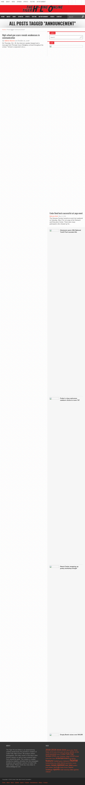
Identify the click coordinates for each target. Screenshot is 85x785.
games (61, 761)
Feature (32, 2)
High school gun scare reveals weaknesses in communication (21, 36)
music (48, 765)
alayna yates (70, 750)
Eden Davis (52, 758)
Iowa (55, 763)
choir (58, 756)
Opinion (19, 2)
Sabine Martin (9, 40)
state (61, 770)
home (74, 760)
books (58, 754)
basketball (53, 754)
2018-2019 (51, 750)
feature (49, 760)
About (8, 2)
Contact (59, 17)
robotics (51, 767)
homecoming (49, 763)
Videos (52, 17)
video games (74, 770)
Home (2, 2)
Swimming (66, 769)
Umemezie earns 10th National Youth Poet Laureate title (70, 231)
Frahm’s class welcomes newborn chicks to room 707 (70, 399)
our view (69, 765)
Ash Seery (66, 752)
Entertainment (41, 2)
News (13, 2)
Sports (25, 2)
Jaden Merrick (61, 763)
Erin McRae (72, 758)
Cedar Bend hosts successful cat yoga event (66, 213)
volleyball (48, 771)
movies (74, 763)
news (54, 765)
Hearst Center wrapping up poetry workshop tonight (69, 567)
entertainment (62, 758)
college (67, 756)
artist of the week (58, 752)
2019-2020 (61, 750)
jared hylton (69, 763)
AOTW (51, 752)
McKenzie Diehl (54, 216)
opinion (61, 765)
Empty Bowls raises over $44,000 (71, 734)
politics (75, 765)
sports (56, 769)
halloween (66, 761)
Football (56, 761)
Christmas (62, 756)
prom (47, 767)
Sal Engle (57, 767)
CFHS (54, 756)
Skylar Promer (64, 767)
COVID (72, 756)
